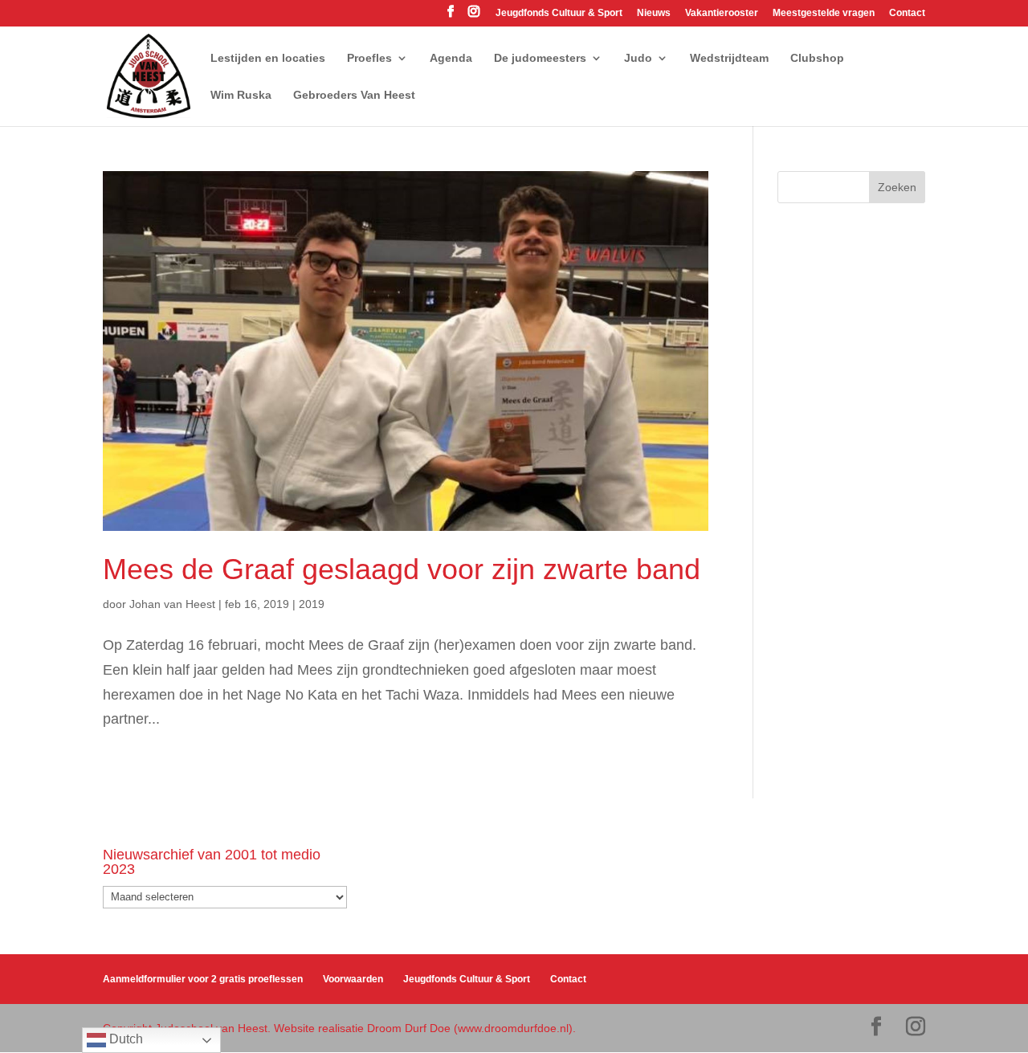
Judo (638, 58)
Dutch (124, 1039)
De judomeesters (540, 58)
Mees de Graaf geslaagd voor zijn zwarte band (401, 569)
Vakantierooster (721, 13)
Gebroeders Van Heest (354, 95)
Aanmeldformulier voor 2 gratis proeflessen (203, 979)
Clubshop (817, 58)
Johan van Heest (172, 604)
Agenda (451, 58)
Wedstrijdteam (729, 58)
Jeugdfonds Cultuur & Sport (559, 13)
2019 (311, 604)
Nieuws (654, 13)
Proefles (369, 58)
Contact (907, 13)
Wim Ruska (240, 95)
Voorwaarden (353, 979)
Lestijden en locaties (267, 58)
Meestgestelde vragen (824, 13)
